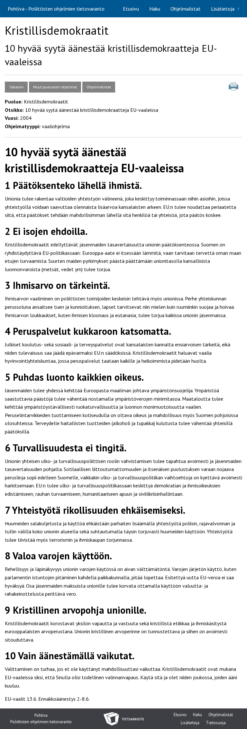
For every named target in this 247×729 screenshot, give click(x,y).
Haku (154, 8)
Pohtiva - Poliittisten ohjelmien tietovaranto (56, 8)
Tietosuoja (216, 723)
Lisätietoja (222, 8)
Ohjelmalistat (185, 8)
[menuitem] (131, 9)
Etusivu (131, 8)
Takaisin (16, 86)
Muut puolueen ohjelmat (55, 86)
